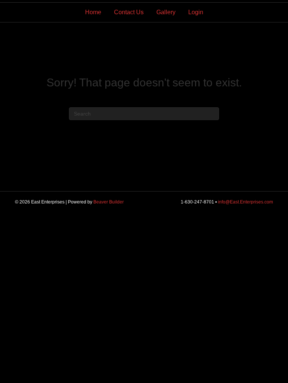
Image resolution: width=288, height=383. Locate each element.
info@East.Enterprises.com (245, 202)
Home (93, 12)
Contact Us (129, 12)
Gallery (166, 12)
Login (195, 12)
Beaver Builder (108, 202)
